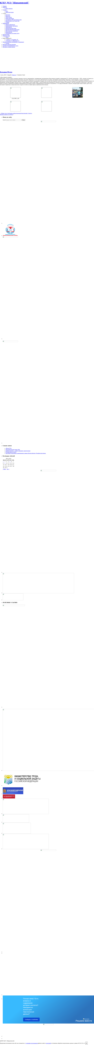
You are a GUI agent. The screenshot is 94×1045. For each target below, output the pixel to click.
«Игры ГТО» (9, 448)
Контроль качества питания (9, 44)
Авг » (8, 469)
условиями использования (31, 1043)
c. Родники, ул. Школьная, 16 (12, 40)
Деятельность (9, 27)
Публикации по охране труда (12, 33)
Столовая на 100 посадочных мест (14, 19)
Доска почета (9, 17)
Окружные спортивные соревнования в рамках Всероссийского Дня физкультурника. (26, 453)
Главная (4, 6)
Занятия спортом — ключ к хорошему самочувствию (18, 450)
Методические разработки (12, 30)
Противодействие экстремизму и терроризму (13, 42)
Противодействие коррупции (12, 29)
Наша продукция (9, 12)
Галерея (4, 9)
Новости (5, 7)
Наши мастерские (10, 18)
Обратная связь (6, 35)
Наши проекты (9, 8)
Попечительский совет (11, 28)
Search (4, 120)
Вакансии (8, 16)
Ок (86, 1043)
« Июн (4, 469)
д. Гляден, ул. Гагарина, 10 (12, 39)
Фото (7, 11)
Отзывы (7, 22)
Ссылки (7, 43)
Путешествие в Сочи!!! (11, 452)
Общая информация (10, 24)
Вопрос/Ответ (6, 34)
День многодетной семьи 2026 (13, 449)
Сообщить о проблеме (31, 1019)
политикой (48, 1043)
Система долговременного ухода (10, 45)
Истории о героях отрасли (9, 47)
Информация (6, 23)
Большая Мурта (6, 72)
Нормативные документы (12, 25)
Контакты (8, 14)
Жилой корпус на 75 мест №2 (12, 21)
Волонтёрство (9, 32)
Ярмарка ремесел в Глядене (6, 114)
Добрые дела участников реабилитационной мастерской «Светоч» (16, 113)
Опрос (7, 37)
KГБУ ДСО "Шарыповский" (14, 2)
